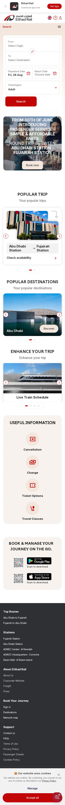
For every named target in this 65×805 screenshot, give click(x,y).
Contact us (9, 733)
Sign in (7, 707)
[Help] (55, 18)
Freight (7, 686)
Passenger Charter (13, 754)
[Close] (58, 774)
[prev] (5, 236)
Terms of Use (10, 743)
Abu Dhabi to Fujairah (15, 617)
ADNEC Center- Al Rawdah (17, 649)
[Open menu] (59, 27)
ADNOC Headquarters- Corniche (21, 654)
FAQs (6, 738)
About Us (8, 675)
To (9, 56)
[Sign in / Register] (60, 17)
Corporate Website (13, 680)
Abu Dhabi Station (13, 644)
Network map (10, 717)
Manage (33, 788)
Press (6, 691)
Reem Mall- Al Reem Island (17, 659)
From (11, 41)
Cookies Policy (11, 759)
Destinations (10, 712)
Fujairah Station (11, 638)
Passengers (15, 84)
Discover (49, 328)
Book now (32, 165)
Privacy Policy (11, 749)
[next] (59, 236)
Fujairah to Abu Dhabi (15, 623)
